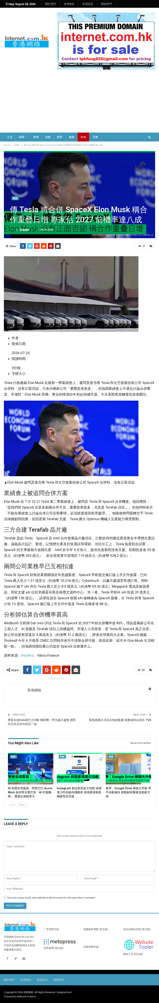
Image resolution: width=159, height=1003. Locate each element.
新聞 (21, 137)
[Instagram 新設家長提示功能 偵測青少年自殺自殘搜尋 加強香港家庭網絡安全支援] (79, 769)
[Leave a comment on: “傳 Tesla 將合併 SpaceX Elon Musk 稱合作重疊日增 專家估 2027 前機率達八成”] (151, 246)
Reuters (27, 655)
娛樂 (48, 137)
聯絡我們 (106, 3)
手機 (95, 137)
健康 (71, 137)
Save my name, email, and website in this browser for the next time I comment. (51, 897)
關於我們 (50, 3)
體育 (59, 137)
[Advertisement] (79, 103)
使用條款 (69, 3)
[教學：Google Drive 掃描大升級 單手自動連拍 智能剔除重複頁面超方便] (128, 769)
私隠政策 (87, 3)
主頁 (9, 137)
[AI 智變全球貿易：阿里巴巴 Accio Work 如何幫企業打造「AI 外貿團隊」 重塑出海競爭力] (30, 769)
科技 (83, 137)
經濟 (36, 137)
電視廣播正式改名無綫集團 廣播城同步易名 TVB (120, 720)
